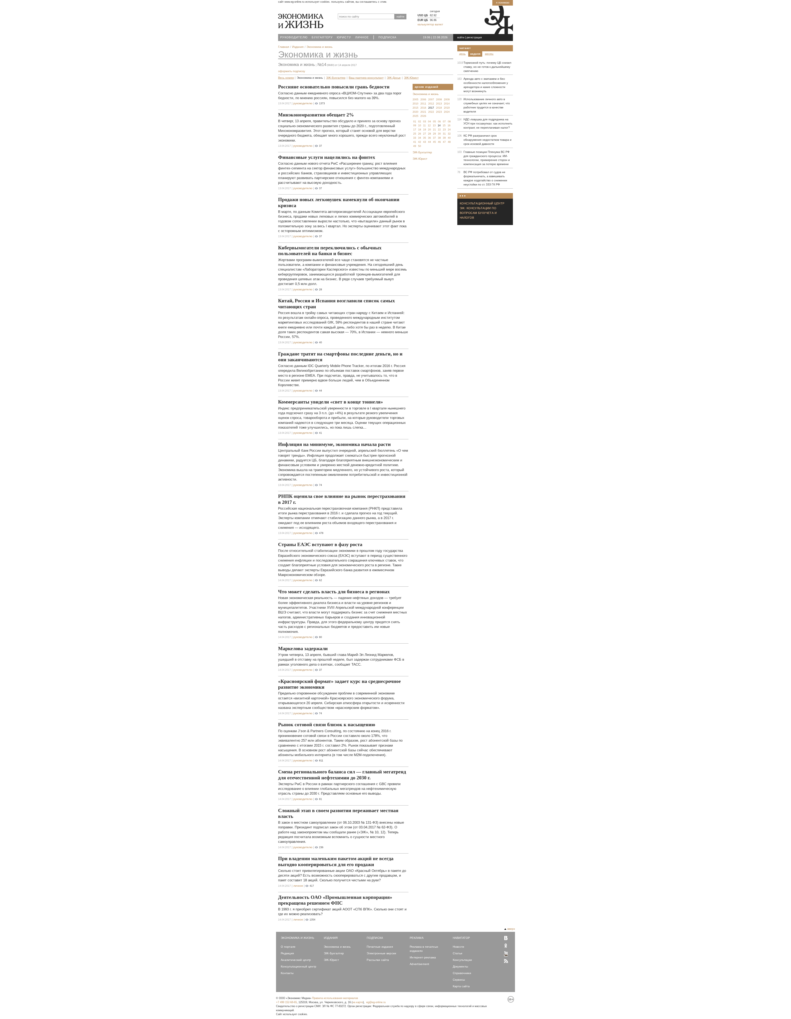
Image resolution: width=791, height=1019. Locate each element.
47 (444, 142)
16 (449, 125)
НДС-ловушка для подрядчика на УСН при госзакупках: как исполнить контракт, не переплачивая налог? (487, 123)
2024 (447, 111)
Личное (362, 37)
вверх (511, 928)
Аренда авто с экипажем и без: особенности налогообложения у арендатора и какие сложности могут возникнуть (485, 85)
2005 (415, 99)
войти (460, 37)
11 (424, 125)
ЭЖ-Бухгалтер (335, 77)
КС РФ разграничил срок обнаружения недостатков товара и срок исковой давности (487, 139)
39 (444, 137)
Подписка (387, 37)
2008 (439, 99)
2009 (447, 99)
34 (419, 137)
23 (444, 129)
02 (419, 121)
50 (419, 146)
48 (449, 142)
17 (414, 129)
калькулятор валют (430, 24)
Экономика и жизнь (318, 54)
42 (419, 142)
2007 (431, 99)
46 (439, 142)
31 (444, 133)
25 (414, 133)
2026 (423, 116)
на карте (357, 1002)
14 (439, 125)
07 (444, 121)
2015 (415, 107)
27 (424, 133)
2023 (439, 111)
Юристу (344, 37)
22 (439, 129)
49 (414, 146)
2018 (439, 107)
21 (434, 129)
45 (434, 142)
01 (414, 121)
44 (429, 142)
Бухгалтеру (322, 37)
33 (414, 137)
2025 (415, 116)
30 (439, 133)
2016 (423, 107)
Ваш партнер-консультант (366, 77)
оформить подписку (291, 71)
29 (434, 133)
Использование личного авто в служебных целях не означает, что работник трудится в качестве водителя (486, 105)
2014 (447, 103)
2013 (439, 103)
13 (434, 125)
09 (414, 125)
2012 (431, 103)
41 (414, 142)
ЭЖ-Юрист (411, 77)
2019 (447, 107)
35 (424, 137)
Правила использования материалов (335, 998)
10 (419, 125)
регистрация (474, 37)
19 (424, 129)
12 (429, 125)
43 (424, 142)
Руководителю (294, 37)
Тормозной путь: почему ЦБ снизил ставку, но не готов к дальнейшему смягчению (487, 67)
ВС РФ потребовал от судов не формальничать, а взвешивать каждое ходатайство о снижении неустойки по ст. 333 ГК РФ (485, 178)
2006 (423, 99)
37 (434, 137)
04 (429, 121)
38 (439, 137)
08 (449, 121)
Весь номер (286, 77)
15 (444, 125)
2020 (415, 111)
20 (429, 129)
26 (419, 133)
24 (449, 129)
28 (429, 133)
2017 (431, 107)
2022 (431, 111)
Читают (465, 48)
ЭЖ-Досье (394, 77)
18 (419, 129)
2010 (415, 103)
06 (439, 121)
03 (424, 121)
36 (429, 137)
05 (434, 121)
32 (449, 133)
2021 (423, 111)
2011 (423, 103)
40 (449, 137)
